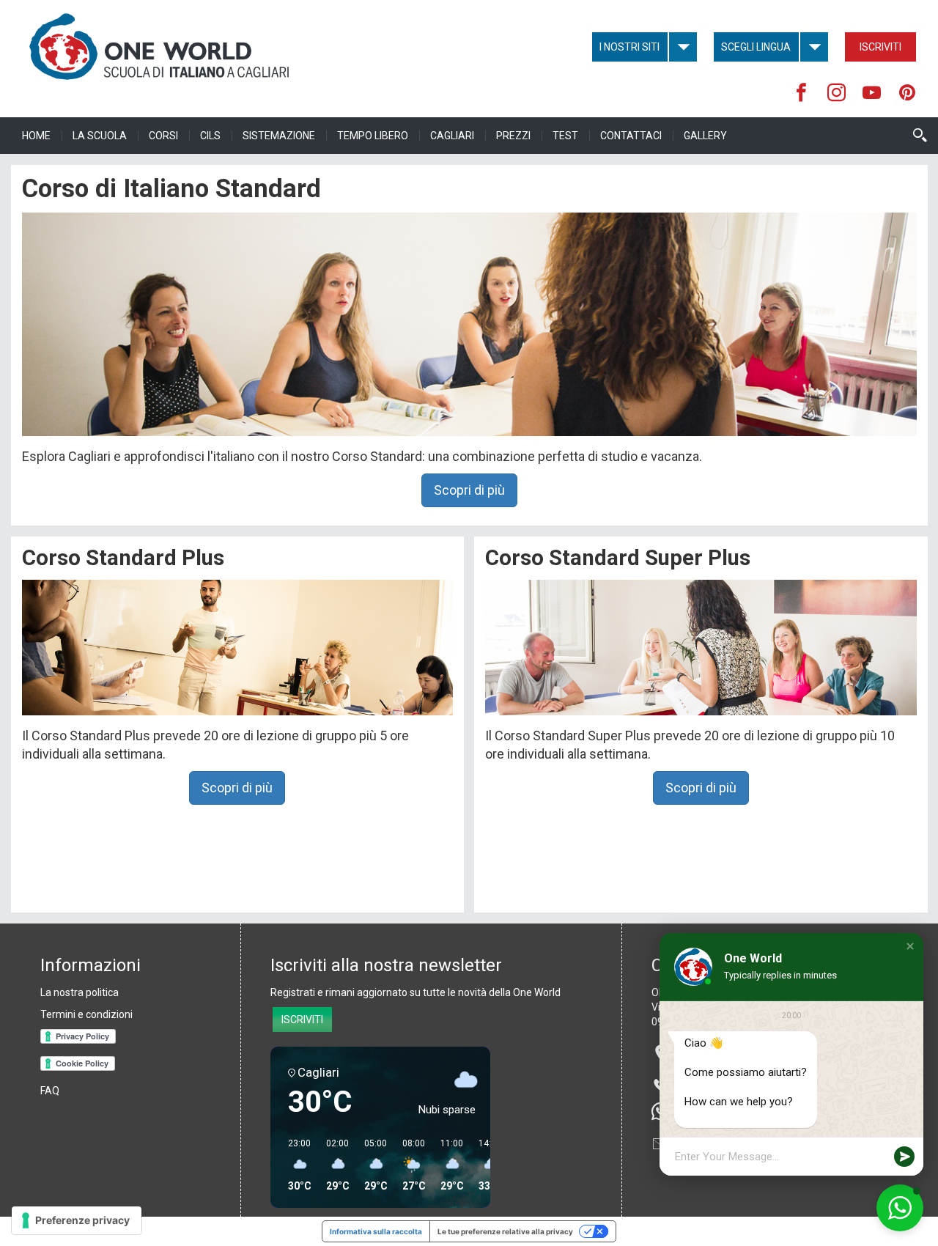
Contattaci (631, 135)
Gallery (705, 135)
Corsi (163, 135)
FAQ (49, 1090)
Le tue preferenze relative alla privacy (505, 1231)
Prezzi (513, 135)
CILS (210, 135)
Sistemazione (279, 135)
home (36, 135)
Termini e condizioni (86, 1014)
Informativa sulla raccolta (376, 1231)
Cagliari (452, 135)
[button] (910, 946)
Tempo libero (372, 135)
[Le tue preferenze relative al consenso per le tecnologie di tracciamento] (76, 1220)
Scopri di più (469, 490)
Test (565, 135)
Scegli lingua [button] (756, 47)
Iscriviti (880, 47)
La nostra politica (79, 992)
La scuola (100, 135)
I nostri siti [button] (629, 47)
